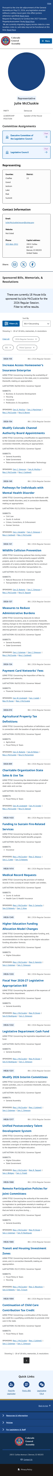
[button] (26, 1415)
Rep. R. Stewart (24, 808)
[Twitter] (23, 264)
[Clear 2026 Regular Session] (36, 339)
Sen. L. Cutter (7, 859)
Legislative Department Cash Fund (25, 1031)
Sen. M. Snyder (35, 805)
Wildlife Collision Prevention (21, 550)
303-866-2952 (12, 244)
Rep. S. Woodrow (36, 1286)
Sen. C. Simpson (19, 469)
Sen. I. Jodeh (34, 698)
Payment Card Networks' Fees (22, 670)
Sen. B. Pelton (33, 752)
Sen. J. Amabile (19, 532)
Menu (47, 41)
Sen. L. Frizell (21, 1173)
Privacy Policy (26, 1469)
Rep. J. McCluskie (9, 412)
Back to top (43, 1406)
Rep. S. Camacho (36, 905)
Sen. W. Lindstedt (20, 698)
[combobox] (37, 324)
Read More (30, 21)
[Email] (15, 264)
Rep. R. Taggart (24, 592)
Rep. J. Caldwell (24, 472)
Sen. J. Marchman (34, 409)
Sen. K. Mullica (19, 409)
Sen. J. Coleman (19, 652)
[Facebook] (32, 264)
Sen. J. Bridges (8, 1173)
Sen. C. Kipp (22, 908)
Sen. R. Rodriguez (9, 1016)
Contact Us (28, 1459)
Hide (49, 3)
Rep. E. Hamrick (35, 962)
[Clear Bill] (10, 347)
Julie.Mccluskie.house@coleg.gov (20, 222)
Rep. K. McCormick (26, 755)
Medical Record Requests (19, 875)
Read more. (24, 16)
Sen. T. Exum (22, 1289)
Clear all (5, 339)
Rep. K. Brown (24, 412)
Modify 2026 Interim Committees (25, 1077)
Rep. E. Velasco (35, 856)
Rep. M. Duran (8, 701)
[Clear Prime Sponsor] (34, 347)
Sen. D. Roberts (19, 589)
